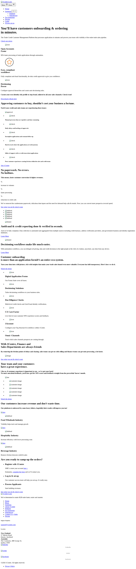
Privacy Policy (10, 566)
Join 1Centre (5, 165)
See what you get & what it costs (12, 207)
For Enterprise (10, 17)
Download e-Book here (9, 99)
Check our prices (6, 41)
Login (7, 21)
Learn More (5, 236)
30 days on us (9, 23)
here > (26, 468)
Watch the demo (6, 269)
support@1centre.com (8, 525)
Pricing (7, 19)
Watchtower (13, 15)
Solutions (8, 11)
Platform (12, 14)
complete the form (19, 472)
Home (7, 9)
